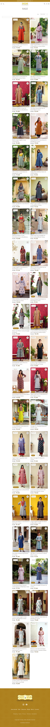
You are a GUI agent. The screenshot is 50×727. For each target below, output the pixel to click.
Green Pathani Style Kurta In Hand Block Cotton (38, 299)
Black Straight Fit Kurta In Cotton (37, 458)
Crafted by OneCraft (25, 722)
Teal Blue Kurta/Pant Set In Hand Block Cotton (38, 109)
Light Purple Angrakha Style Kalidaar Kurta (19, 458)
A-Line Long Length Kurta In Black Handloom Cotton (38, 363)
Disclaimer (34, 714)
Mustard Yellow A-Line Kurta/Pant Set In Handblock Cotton (20, 236)
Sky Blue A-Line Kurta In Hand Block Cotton (39, 554)
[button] (1, 3)
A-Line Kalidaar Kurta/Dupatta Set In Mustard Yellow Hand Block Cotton (39, 331)
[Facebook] (26, 705)
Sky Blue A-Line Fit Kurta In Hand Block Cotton (38, 77)
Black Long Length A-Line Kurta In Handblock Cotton (39, 204)
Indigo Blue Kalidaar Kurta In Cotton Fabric (38, 172)
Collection (23, 709)
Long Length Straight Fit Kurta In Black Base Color (39, 522)
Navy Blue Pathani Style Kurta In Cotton (20, 554)
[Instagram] (23, 705)
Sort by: (38, 14)
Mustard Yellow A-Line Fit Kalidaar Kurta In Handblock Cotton (20, 109)
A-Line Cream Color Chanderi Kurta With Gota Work (20, 681)
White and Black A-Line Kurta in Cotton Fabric (20, 204)
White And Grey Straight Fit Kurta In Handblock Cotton (38, 236)
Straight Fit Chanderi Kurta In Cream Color (38, 426)
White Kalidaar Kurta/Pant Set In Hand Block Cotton (20, 299)
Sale (19, 709)
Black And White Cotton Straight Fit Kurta (20, 331)
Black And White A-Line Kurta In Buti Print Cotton (21, 522)
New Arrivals (14, 709)
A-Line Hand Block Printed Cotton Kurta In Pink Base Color (20, 585)
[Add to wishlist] (27, 20)
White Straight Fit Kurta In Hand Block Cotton (19, 649)
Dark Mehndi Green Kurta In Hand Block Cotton (19, 363)
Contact (37, 709)
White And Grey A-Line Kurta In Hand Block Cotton (39, 395)
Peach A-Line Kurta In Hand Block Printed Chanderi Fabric (38, 649)
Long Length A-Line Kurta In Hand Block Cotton (19, 268)
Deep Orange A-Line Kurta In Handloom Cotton (20, 45)
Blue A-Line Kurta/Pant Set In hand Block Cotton (38, 268)
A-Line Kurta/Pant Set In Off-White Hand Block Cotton (38, 490)
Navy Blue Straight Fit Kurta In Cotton (39, 585)
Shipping (15, 714)
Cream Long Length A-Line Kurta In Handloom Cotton (19, 617)
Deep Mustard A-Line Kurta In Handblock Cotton (38, 140)
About (32, 709)
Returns (29, 714)
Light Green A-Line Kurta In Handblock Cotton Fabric (19, 77)
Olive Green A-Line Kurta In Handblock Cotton (19, 172)
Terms (20, 714)
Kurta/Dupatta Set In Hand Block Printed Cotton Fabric (21, 395)
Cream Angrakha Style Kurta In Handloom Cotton (39, 617)
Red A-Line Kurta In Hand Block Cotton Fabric (20, 490)
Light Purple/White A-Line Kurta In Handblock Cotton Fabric (39, 45)
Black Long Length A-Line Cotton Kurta (19, 140)
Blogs (28, 709)
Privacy (24, 714)
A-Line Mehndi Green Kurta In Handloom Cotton (20, 426)
